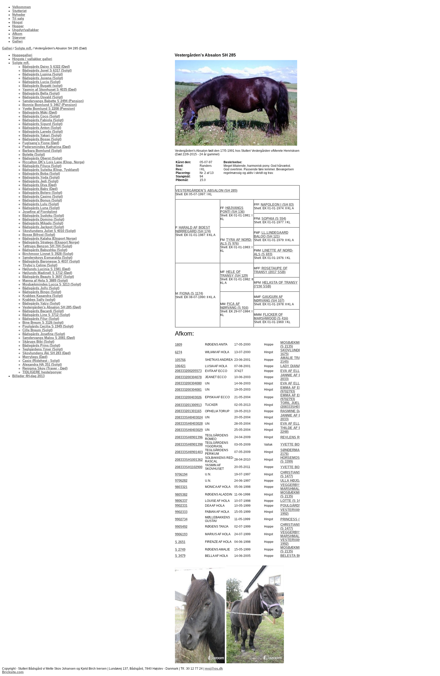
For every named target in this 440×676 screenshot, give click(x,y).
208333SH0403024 (189, 417)
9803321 (181, 487)
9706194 (181, 474)
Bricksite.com (13, 672)
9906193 (181, 534)
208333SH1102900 (188, 467)
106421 (180, 366)
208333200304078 (188, 377)
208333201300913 (188, 405)
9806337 (181, 501)
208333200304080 (188, 383)
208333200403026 (188, 397)
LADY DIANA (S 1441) (297, 366)
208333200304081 (188, 390)
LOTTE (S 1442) (292, 501)
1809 (178, 345)
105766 (180, 360)
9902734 (181, 519)
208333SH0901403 (189, 452)
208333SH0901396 (189, 437)
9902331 (181, 505)
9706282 (181, 480)
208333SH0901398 (189, 444)
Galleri (7, 48)
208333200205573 (188, 371)
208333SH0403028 (189, 423)
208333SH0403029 (189, 430)
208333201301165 (188, 411)
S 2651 (180, 542)
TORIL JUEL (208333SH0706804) (295, 405)
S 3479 (180, 556)
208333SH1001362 (189, 460)
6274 (178, 352)
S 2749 (180, 549)
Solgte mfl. (23, 48)
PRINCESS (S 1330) (295, 519)
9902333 (181, 512)
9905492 (181, 527)
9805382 (181, 494)
